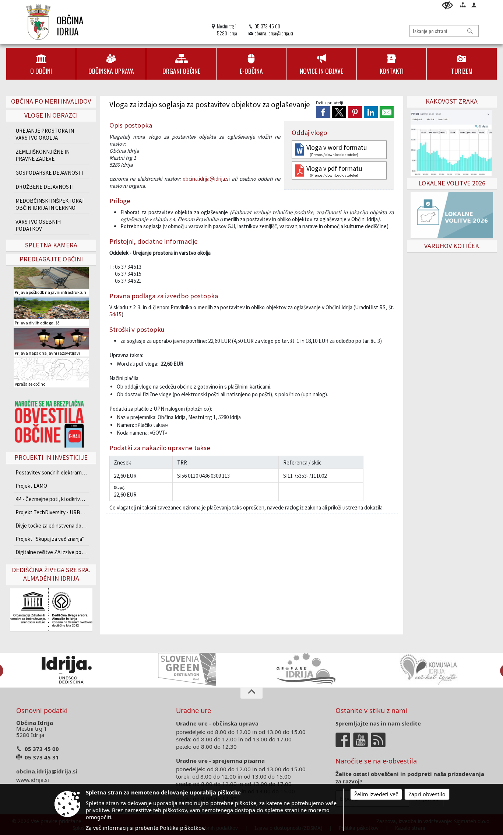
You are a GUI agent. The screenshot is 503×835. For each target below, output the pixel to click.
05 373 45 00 (267, 26)
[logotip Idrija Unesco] (66, 669)
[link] (323, 112)
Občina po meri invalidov (51, 101)
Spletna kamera (51, 245)
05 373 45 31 (42, 757)
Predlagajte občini (51, 259)
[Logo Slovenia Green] (187, 669)
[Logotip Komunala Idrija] (428, 669)
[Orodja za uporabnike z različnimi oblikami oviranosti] (447, 5)
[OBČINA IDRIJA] (38, 22)
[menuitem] (41, 64)
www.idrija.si (32, 779)
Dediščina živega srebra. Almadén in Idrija (51, 574)
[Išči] (470, 31)
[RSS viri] (379, 739)
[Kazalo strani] (463, 5)
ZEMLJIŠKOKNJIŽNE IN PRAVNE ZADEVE (42, 155)
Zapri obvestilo (427, 794)
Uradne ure (193, 710)
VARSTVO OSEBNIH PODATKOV (38, 225)
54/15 (115, 314)
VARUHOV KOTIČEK (451, 245)
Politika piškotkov (182, 827)
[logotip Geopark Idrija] (307, 669)
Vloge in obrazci (51, 115)
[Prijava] (474, 5)
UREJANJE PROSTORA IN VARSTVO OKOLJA (44, 134)
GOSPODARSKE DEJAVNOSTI (49, 172)
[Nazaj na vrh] (251, 693)
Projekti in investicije (51, 457)
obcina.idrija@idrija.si (273, 33)
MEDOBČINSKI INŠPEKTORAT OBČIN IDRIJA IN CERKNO (50, 204)
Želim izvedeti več (376, 794)
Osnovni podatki (42, 710)
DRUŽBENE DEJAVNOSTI (44, 186)
